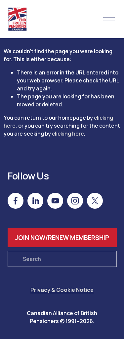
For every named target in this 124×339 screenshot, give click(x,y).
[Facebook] (15, 201)
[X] (95, 201)
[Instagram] (75, 201)
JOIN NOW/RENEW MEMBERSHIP (62, 237)
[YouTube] (55, 201)
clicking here (68, 133)
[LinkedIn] (35, 201)
